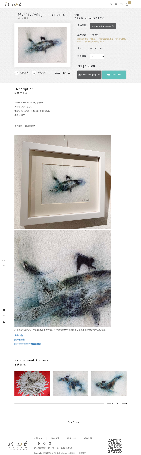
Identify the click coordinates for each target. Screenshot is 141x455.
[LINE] (50, 443)
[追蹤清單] (121, 4)
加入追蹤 (42, 72)
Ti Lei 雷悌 (23, 18)
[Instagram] (44, 443)
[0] (127, 4)
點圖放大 (24, 72)
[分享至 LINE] (68, 73)
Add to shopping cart (90, 74)
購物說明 (55, 438)
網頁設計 (73, 453)
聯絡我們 (71, 438)
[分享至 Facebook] (64, 73)
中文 (4, 261)
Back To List (73, 422)
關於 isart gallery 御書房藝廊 (27, 343)
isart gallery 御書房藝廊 (13, 4)
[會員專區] (116, 4)
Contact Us (115, 74)
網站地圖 (88, 438)
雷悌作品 (18, 335)
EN (4, 265)
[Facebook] (38, 443)
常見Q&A (38, 438)
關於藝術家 (19, 339)
